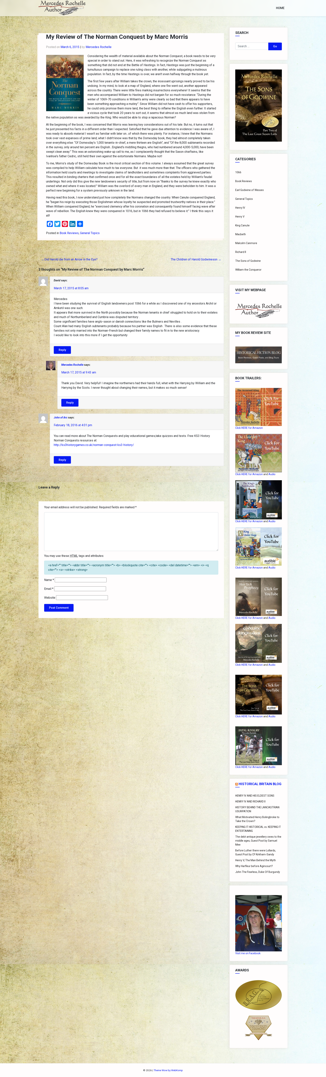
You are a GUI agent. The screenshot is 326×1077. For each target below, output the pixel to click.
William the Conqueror (248, 269)
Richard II (240, 251)
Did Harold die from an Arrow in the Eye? (71, 259)
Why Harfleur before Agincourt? (254, 866)
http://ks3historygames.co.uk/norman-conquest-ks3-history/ (94, 445)
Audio (271, 474)
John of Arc (60, 417)
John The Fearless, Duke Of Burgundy (257, 871)
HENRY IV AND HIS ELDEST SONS (254, 795)
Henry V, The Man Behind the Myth (255, 860)
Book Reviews (69, 233)
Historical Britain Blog (260, 784)
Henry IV (240, 207)
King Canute (242, 225)
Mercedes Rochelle (98, 47)
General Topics (90, 233)
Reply (62, 350)
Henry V (239, 216)
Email (48, 589)
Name (49, 580)
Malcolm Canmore (246, 243)
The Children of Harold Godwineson (194, 259)
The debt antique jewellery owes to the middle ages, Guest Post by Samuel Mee (258, 840)
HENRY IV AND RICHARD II (250, 801)
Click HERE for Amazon (249, 427)
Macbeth (240, 234)
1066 (238, 172)
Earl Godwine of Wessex (249, 190)
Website (49, 597)
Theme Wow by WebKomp (168, 1070)
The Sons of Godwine (248, 260)
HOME (280, 8)
